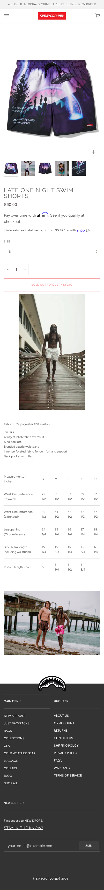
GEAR (8, 746)
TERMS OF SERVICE (68, 775)
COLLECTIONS (14, 738)
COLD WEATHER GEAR (19, 753)
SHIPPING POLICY (66, 745)
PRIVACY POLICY (65, 753)
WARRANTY (62, 768)
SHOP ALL (11, 783)
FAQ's (58, 760)
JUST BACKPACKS (17, 723)
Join (88, 845)
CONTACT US (63, 738)
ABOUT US (61, 715)
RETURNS (61, 730)
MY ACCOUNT (64, 723)
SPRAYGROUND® (48, 878)
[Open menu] (11, 16)
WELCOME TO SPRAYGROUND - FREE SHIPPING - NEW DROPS (52, 4)
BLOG (8, 775)
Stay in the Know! (23, 828)
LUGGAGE (11, 761)
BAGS (8, 731)
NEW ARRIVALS (14, 716)
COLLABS (10, 768)
